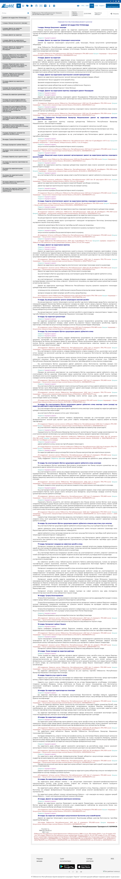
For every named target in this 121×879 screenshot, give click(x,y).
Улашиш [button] (116, 14)
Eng (87, 6)
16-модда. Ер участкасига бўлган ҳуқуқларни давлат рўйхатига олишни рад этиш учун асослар (15, 126)
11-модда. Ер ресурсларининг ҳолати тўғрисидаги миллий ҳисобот (15, 88)
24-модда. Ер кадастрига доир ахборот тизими (13, 175)
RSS (112, 859)
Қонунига (113, 141)
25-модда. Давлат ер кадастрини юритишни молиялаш (13, 182)
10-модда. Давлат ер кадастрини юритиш (13, 81)
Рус (82, 6)
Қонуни (96, 53)
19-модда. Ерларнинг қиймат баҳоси (15, 144)
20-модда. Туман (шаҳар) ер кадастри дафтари (15, 150)
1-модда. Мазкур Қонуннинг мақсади (15, 23)
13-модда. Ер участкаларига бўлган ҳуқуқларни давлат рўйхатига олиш (14, 100)
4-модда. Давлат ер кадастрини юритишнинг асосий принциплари (14, 40)
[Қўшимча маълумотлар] (49, 6)
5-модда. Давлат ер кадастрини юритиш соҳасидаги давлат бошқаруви (13, 48)
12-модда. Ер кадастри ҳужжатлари (14, 94)
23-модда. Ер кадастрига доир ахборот (13, 169)
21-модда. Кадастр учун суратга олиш (15, 156)
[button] (15, 18)
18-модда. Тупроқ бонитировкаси (14, 139)
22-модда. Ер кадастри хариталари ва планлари (15, 162)
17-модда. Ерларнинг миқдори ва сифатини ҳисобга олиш (14, 133)
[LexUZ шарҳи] (32, 6)
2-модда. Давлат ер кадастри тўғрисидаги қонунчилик (12, 29)
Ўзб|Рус (102, 6)
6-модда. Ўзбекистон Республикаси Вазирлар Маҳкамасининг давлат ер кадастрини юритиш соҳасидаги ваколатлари (15, 57)
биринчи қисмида (58, 458)
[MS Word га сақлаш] (45, 6)
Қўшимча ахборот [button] (98, 13)
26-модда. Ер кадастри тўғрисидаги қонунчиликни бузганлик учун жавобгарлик (14, 190)
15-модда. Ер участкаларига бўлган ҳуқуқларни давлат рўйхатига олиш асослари (14, 118)
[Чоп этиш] (54, 6)
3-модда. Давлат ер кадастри (12, 35)
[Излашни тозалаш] (28, 13)
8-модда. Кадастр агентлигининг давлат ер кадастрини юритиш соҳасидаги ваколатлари (13, 74)
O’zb (96, 6)
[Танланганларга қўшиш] (23, 6)
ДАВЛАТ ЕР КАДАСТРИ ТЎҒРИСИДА (15, 18)
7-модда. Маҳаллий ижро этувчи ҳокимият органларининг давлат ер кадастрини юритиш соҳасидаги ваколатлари (15, 66)
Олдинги (41, 38)
